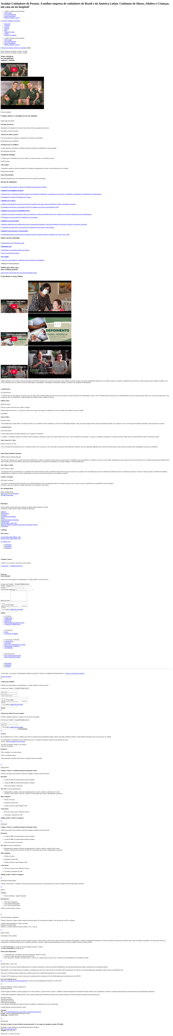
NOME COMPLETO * (7, 586)
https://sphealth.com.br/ (10, 1029)
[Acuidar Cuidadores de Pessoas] (10, 21)
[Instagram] (7, 548)
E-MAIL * (4, 588)
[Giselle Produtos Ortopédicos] (10, 520)
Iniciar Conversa (22, 729)
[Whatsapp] (7, 544)
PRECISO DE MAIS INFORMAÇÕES (25, 273)
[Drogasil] (4, 515)
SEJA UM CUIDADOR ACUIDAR (14, 644)
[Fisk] (3, 518)
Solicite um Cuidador (10, 35)
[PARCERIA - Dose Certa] (9, 523)
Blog (5, 30)
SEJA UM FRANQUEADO (12, 655)
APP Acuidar (8, 13)
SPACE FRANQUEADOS (12, 657)
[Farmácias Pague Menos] (8, 516)
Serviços (6, 27)
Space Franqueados (9, 16)
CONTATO (7, 643)
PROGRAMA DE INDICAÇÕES (14, 622)
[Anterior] (15, 493)
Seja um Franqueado (10, 14)
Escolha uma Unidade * (7, 584)
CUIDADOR (5, 566)
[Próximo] (4, 493)
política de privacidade (16, 609)
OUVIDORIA (8, 648)
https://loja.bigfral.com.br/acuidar (15, 741)
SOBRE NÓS (8, 618)
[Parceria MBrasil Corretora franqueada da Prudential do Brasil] (19, 524)
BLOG (6, 632)
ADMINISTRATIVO (16, 566)
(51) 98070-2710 (5, 541)
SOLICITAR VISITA (7, 273)
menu (28, 48)
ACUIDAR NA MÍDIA (11, 633)
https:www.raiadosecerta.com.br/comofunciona (14, 981)
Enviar (3, 613)
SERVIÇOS (7, 621)
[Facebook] (7, 546)
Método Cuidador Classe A (12, 17)
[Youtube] (7, 666)
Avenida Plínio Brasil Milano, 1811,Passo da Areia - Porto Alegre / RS (11, 537)
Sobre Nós (7, 24)
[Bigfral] (3, 512)
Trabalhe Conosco (9, 32)
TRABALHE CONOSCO (12, 646)
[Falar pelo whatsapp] (7, 48)
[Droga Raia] (5, 513)
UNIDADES (8, 619)
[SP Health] (4, 526)
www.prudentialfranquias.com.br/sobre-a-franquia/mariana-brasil (22, 1012)
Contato (6, 33)
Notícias (6, 28)
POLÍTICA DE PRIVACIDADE (74, 673)
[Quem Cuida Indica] (7, 495)
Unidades (7, 25)
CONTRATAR (8, 641)
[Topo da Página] (6, 676)
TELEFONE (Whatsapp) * (8, 589)
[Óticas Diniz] (5, 521)
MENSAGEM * (5, 600)
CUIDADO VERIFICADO (12, 624)
